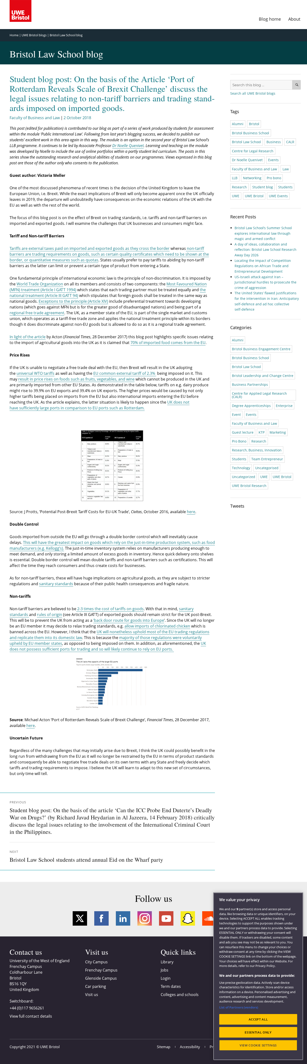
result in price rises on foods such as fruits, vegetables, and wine (76, 379)
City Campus (96, 962)
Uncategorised (266, 468)
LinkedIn (123, 918)
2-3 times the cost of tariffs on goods (110, 608)
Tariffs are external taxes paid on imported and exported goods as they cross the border (90, 248)
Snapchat (188, 918)
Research (239, 187)
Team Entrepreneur (267, 459)
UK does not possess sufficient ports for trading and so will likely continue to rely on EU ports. (108, 646)
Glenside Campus (101, 978)
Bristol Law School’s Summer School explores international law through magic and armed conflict (263, 233)
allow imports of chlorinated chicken (157, 626)
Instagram (144, 918)
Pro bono (274, 178)
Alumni (237, 124)
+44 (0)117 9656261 (27, 1008)
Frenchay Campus (101, 970)
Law (286, 169)
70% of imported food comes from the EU (168, 342)
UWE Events (278, 196)
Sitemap (163, 1046)
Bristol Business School (250, 133)
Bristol (254, 124)
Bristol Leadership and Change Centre (262, 375)
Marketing (278, 432)
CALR (290, 142)
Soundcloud (209, 918)
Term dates (171, 986)
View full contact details (31, 1016)
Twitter (80, 918)
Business (273, 142)
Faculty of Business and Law (35, 117)
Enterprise (284, 405)
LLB (234, 178)
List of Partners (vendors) (238, 1007)
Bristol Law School (246, 142)
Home (14, 35)
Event (236, 414)
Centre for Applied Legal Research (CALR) (259, 395)
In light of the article (28, 336)
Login (166, 978)
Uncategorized (243, 476)
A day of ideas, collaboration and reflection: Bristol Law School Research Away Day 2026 (265, 249)
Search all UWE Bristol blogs (252, 93)
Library (167, 962)
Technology (241, 468)
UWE (235, 196)
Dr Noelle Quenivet (247, 160)
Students (285, 187)
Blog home (270, 19)
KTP (262, 432)
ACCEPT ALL (258, 1019)
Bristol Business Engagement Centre (261, 349)
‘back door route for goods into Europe (128, 620)
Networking (252, 178)
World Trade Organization (40, 284)
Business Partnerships (250, 384)
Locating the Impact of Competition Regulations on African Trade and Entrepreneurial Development (263, 266)
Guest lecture (243, 432)
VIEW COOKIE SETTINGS (258, 1045)
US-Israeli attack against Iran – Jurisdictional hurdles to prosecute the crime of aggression (265, 282)
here (191, 511)
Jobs (164, 970)
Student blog (262, 187)
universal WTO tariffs (35, 373)
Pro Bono (239, 441)
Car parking (95, 986)
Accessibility (190, 1046)
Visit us (91, 994)
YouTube (166, 918)
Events (273, 160)
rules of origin (49, 614)
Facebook (101, 918)
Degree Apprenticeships (251, 405)
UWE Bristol (254, 196)
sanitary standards (56, 583)
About (294, 19)
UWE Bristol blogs (34, 35)
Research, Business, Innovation (257, 450)
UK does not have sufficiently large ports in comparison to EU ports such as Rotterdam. (99, 405)
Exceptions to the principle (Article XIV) (73, 301)
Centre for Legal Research (252, 151)
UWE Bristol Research (249, 485)
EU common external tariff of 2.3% (124, 373)
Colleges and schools (180, 994)
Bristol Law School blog (66, 35)
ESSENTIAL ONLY (258, 1032)
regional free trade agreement (37, 312)
